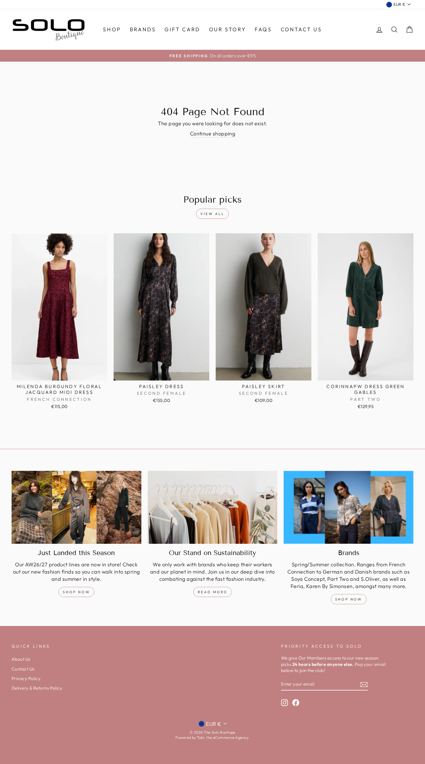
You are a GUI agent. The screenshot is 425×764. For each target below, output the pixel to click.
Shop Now (76, 592)
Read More (212, 592)
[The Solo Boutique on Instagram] (284, 702)
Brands (143, 29)
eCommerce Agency (230, 737)
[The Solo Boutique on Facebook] (295, 702)
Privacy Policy (26, 678)
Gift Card (182, 29)
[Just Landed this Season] (76, 507)
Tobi (200, 737)
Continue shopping (212, 133)
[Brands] (348, 507)
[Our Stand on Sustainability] (213, 507)
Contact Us (301, 29)
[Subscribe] (364, 684)
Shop (112, 29)
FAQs (263, 29)
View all (212, 214)
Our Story (227, 29)
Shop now (348, 599)
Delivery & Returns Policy (37, 688)
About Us (21, 659)
